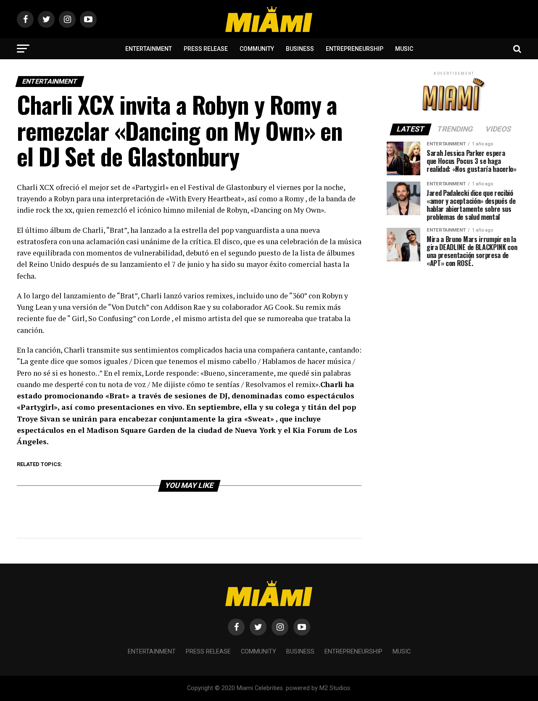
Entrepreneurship (354, 48)
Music (404, 48)
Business (300, 48)
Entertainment (148, 48)
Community (257, 48)
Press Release (206, 48)
